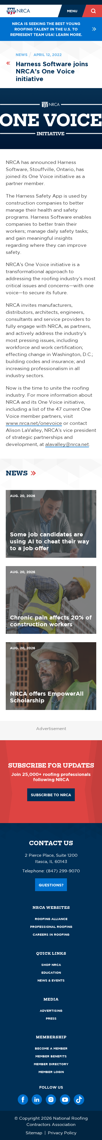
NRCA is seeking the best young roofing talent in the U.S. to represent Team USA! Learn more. (46, 29)
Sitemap (34, 1132)
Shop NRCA (51, 965)
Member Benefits (51, 1056)
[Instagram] (51, 1099)
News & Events (51, 980)
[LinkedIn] (37, 1099)
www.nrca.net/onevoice (34, 423)
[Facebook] (23, 1099)
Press (51, 1018)
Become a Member (51, 1048)
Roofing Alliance (51, 919)
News (21, 54)
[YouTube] (65, 1099)
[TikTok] (79, 1099)
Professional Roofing (51, 927)
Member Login (51, 1072)
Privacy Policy (62, 1132)
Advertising (51, 1011)
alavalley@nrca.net (67, 444)
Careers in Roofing (51, 934)
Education (51, 972)
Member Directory (51, 1064)
